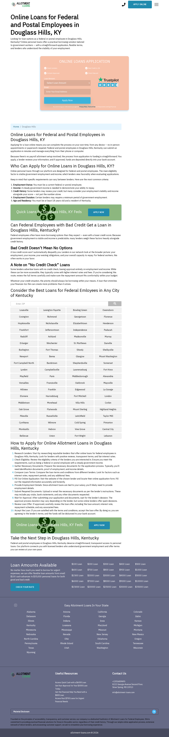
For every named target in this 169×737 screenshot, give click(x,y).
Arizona (66, 612)
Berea (52, 356)
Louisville (24, 310)
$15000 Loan (78, 587)
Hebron (52, 429)
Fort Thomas (52, 349)
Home (16, 126)
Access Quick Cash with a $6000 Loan (70, 682)
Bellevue (24, 436)
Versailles (24, 383)
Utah (66, 648)
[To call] (123, 4)
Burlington (24, 349)
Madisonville (80, 336)
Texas (31, 648)
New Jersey (102, 634)
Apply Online (140, 4)
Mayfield (24, 376)
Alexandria (108, 376)
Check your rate (25, 587)
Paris (52, 376)
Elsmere (24, 396)
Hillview (24, 389)
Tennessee (138, 643)
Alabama (31, 612)
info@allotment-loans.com (123, 692)
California (102, 612)
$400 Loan (124, 564)
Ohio (67, 639)
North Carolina (31, 639)
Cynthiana (24, 422)
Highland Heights (108, 409)
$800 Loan (108, 569)
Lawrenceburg (80, 369)
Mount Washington (108, 356)
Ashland (52, 336)
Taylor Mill (108, 416)
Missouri (102, 630)
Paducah (108, 330)
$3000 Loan (109, 575)
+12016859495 (118, 681)
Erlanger (24, 343)
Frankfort (24, 330)
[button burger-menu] (156, 4)
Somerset (108, 363)
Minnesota (31, 630)
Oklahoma (102, 639)
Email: (46, 87)
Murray (108, 336)
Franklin (52, 389)
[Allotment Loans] (21, 4)
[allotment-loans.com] (25, 675)
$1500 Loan (77, 575)
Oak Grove (24, 409)
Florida (66, 616)
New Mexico (138, 634)
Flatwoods (52, 409)
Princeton (108, 422)
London (108, 396)
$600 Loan (77, 569)
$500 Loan (140, 564)
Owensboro (108, 310)
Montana (138, 630)
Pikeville (24, 416)
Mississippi (67, 630)
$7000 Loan (93, 581)
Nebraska (31, 634)
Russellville (52, 416)
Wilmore (52, 422)
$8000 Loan (109, 581)
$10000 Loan (141, 581)
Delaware (31, 616)
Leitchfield (80, 416)
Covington (24, 316)
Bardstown (52, 363)
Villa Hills (80, 402)
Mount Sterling (80, 409)
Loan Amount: (49, 78)
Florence (108, 316)
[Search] (114, 303)
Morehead (52, 402)
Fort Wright (80, 436)
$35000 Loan (141, 587)
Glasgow (80, 356)
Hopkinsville (24, 323)
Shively (80, 349)
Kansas (138, 621)
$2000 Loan (93, 575)
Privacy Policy (83, 107)
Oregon (138, 639)
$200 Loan (93, 564)
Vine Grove (80, 429)
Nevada (66, 634)
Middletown (24, 402)
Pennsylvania (31, 643)
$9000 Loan (125, 581)
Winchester (52, 343)
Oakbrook (80, 383)
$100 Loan (77, 564)
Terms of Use (91, 107)
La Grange (108, 389)
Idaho (138, 616)
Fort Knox (108, 369)
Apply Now (67, 100)
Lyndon (24, 369)
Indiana (66, 621)
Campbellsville (52, 369)
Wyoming (31, 652)
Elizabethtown (80, 323)
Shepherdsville (80, 363)
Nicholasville (52, 323)
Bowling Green (80, 310)
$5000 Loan (141, 575)
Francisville (52, 383)
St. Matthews (80, 343)
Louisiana (66, 625)
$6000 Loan (77, 581)
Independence (80, 330)
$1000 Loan (141, 569)
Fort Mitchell (80, 396)
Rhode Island (66, 643)
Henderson (108, 323)
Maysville (108, 383)
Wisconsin (138, 648)
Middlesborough (80, 376)
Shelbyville (108, 349)
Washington (102, 648)
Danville (108, 343)
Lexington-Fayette (52, 310)
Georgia (102, 616)
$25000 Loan (109, 587)
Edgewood (80, 389)
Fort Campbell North (24, 363)
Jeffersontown (52, 330)
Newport (24, 356)
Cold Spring (80, 422)
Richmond (52, 316)
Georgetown (80, 316)
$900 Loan (124, 569)
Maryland (102, 625)
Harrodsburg (52, 396)
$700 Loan (93, 569)
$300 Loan (108, 564)
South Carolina (102, 643)
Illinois (31, 621)
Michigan (138, 625)
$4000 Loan (125, 575)
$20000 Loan (94, 587)
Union (52, 436)
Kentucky (31, 625)
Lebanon (108, 436)
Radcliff (24, 336)
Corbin (108, 402)
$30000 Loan (125, 587)
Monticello (24, 429)
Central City (108, 429)
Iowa (102, 621)
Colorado (138, 612)
